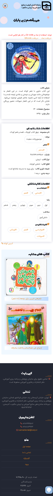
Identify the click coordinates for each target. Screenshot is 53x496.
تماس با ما (26, 452)
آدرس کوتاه (8, 243)
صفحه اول (27, 446)
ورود (26, 464)
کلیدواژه (27, 458)
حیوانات (40, 236)
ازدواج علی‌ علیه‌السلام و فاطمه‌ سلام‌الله (26, 348)
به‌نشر (41, 150)
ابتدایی (37, 193)
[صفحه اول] (36, 6)
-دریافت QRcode (31, 38)
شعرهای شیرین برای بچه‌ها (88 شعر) (26, 298)
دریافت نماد (46, 38)
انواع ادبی (39, 229)
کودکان (12, 229)
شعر (25, 193)
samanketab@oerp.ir (28, 430)
